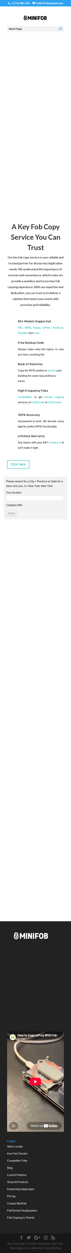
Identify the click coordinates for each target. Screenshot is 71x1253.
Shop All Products (17, 1182)
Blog (10, 1168)
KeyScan (58, 327)
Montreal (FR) (43, 850)
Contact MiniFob (16, 1203)
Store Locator (15, 1146)
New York (26, 859)
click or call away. (45, 761)
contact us (35, 804)
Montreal (27, 850)
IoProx (46, 327)
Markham (40, 846)
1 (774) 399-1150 (20, 3)
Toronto (12, 846)
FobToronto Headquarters (22, 1210)
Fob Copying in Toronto (21, 1217)
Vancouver (26, 846)
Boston (14, 873)
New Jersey (28, 873)
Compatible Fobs (17, 1160)
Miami (56, 868)
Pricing (11, 1196)
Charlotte (43, 873)
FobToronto (37, 402)
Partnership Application (20, 1189)
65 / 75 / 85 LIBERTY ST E (45, 896)
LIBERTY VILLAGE (44, 901)
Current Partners (16, 1175)
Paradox (23, 333)
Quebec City (41, 859)
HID (20, 327)
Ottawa (16, 850)
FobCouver (54, 402)
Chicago (56, 859)
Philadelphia (21, 864)
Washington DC (41, 864)
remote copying (54, 397)
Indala (37, 327)
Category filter (14, 505)
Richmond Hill (24, 855)
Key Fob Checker (17, 1153)
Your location (13, 492)
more (36, 333)
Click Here (18, 464)
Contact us (55, 442)
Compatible (24, 397)
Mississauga (56, 846)
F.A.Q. (35, 791)
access (52, 370)
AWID (27, 327)
